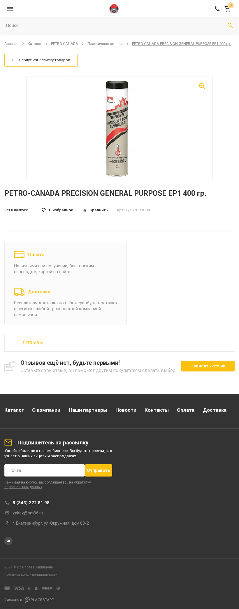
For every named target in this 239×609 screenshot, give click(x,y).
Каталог (35, 43)
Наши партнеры (88, 410)
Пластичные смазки (105, 43)
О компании (46, 410)
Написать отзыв (208, 366)
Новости (125, 410)
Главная (11, 43)
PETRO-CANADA (64, 43)
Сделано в (13, 600)
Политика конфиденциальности (30, 575)
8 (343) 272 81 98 (31, 502)
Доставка (39, 291)
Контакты (157, 410)
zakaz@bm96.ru (28, 513)
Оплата (36, 254)
